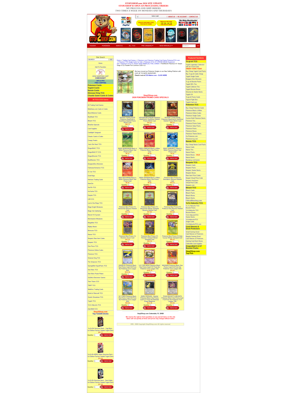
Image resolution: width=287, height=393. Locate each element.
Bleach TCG (92, 121)
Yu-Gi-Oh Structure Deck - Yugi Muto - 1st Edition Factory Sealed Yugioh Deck (100, 329)
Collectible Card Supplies (194, 243)
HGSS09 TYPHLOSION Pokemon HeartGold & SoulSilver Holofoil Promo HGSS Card (172, 119)
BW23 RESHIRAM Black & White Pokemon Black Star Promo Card (127, 179)
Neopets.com (190, 185)
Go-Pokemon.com (192, 136)
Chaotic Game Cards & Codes (100, 96)
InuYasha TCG (92, 191)
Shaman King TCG (94, 258)
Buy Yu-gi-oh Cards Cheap (194, 74)
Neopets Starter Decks (193, 170)
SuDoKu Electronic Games (96, 277)
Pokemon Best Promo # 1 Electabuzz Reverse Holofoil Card (172, 179)
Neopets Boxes (191, 173)
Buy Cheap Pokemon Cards (195, 108)
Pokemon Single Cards (193, 115)
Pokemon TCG (93, 254)
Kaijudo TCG (92, 195)
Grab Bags (91, 176)
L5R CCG (91, 199)
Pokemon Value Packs (193, 126)
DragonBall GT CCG (94, 152)
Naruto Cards (93, 90)
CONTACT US (193, 16)
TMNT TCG (91, 285)
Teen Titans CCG (93, 281)
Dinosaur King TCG (96, 93)
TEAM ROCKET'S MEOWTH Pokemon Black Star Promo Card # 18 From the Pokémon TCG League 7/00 (172, 298)
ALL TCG (132, 46)
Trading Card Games (129, 60)
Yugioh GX (189, 94)
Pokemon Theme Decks (194, 134)
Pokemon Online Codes (95, 250)
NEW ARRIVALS (165, 46)
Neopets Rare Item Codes (96, 238)
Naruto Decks (190, 157)
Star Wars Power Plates (95, 274)
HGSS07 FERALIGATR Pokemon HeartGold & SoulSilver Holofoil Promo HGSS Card (127, 120)
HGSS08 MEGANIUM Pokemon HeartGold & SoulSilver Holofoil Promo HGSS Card (149, 119)
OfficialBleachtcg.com (194, 200)
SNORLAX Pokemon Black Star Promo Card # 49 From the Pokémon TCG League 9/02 (127, 268)
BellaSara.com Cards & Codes (98, 109)
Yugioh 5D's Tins (191, 84)
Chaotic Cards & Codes (95, 136)
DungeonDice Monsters (95, 164)
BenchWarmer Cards (94, 113)
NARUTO (119, 46)
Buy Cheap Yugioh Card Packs (196, 71)
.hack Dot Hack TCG (94, 144)
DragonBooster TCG (94, 156)
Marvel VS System (94, 215)
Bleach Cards (190, 190)
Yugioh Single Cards (192, 76)
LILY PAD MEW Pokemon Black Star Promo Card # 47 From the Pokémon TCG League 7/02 (149, 267)
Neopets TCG (92, 242)
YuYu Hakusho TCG (94, 305)
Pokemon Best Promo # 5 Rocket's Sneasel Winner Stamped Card (149, 237)
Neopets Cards (191, 165)
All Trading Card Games (95, 105)
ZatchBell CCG (93, 309)
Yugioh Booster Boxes (193, 89)
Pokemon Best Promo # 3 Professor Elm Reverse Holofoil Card (172, 208)
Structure (189, 92)
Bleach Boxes (190, 195)
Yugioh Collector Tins (193, 87)
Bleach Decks (190, 198)
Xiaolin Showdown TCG (95, 297)
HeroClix (90, 183)
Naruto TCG (92, 234)
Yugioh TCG (92, 301)
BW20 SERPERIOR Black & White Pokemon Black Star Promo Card (127, 150)
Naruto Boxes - (193, 155)
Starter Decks (198, 92)
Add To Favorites (100, 67)
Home (100, 63)
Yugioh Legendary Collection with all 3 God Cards (195, 67)
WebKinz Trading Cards (95, 289)
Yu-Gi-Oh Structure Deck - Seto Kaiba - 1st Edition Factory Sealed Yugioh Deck (100, 381)
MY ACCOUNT (182, 16)
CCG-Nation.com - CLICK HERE (156, 75)
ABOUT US (171, 16)
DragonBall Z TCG (94, 148)
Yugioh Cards (93, 88)
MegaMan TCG (93, 223)
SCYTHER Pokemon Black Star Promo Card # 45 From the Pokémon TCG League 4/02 (127, 298)
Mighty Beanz (92, 226)
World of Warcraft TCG (95, 293)
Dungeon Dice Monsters (193, 79)
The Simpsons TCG (94, 262)
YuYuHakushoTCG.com (193, 224)
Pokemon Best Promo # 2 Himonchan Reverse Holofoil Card (127, 208)
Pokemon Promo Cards (193, 123)
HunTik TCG (92, 187)
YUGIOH (93, 46)
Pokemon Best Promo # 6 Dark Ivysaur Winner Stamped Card (172, 237)
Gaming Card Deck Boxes (194, 241)
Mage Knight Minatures (95, 207)
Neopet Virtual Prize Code (194, 178)
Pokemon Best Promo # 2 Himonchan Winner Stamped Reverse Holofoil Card (149, 208)
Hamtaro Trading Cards (95, 179)
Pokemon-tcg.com (192, 139)
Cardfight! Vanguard (94, 132)
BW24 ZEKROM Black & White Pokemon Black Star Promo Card (149, 179)
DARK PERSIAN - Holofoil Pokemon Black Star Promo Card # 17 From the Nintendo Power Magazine (149, 298)
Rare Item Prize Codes (193, 175)
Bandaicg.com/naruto (193, 160)
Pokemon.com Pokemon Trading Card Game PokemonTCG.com (159, 60)
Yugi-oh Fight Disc (192, 99)
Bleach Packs (190, 193)
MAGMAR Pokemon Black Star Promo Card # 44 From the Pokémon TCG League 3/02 (172, 267)
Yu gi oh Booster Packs (193, 81)
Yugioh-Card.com (191, 102)
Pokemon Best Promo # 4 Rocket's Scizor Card (127, 237)
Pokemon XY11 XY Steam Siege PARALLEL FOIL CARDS (140, 64)
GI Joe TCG (92, 172)
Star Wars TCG (93, 270)
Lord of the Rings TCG (95, 203)
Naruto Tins (189, 150)
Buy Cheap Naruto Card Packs (196, 144)
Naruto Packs (190, 152)
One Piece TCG (93, 246)
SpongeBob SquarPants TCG (97, 266)
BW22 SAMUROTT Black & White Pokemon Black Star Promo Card (172, 150)
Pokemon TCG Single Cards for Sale (130, 62)
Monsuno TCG (92, 230)
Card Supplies (92, 128)
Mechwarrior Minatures (95, 219)
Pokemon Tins (190, 121)
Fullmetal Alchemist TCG (96, 168)
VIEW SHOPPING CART (100, 76)
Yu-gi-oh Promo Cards (193, 97)
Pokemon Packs (191, 128)
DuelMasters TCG (94, 160)
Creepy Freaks (92, 140)
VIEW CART (155, 16)
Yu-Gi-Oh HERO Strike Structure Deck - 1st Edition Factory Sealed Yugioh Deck (100, 355)
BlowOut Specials (93, 125)
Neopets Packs (191, 168)
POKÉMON (106, 46)
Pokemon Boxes (191, 131)
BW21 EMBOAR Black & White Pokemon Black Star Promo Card (149, 150)
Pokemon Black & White (194, 110)
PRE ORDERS (146, 46)
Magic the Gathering (94, 211)
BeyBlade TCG (93, 117)
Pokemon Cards (95, 85)
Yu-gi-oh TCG (191, 61)
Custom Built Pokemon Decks (195, 118)
